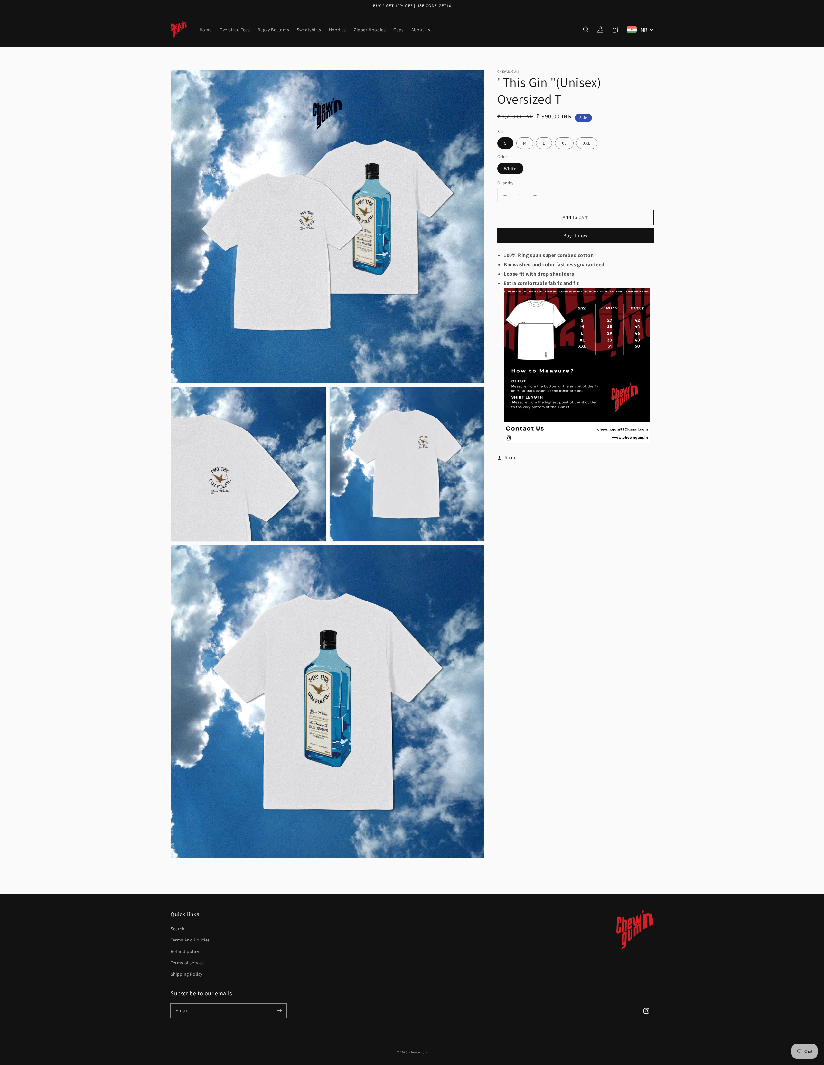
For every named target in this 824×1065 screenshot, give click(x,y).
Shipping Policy (186, 974)
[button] (586, 30)
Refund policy (185, 951)
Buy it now (575, 236)
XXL (587, 143)
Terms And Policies (190, 940)
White (510, 168)
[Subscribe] (279, 1011)
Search (178, 929)
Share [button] (511, 457)
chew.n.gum (418, 1052)
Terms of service (187, 963)
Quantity (505, 183)
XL (564, 143)
